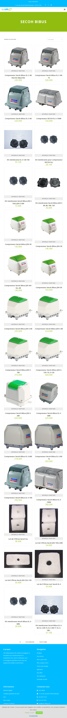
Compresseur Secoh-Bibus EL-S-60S (18, 456)
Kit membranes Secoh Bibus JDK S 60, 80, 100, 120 (48, 204)
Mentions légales (7, 690)
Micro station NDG (42, 659)
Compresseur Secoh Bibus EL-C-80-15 (49, 76)
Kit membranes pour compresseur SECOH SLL (49, 161)
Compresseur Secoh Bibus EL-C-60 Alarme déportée (18, 76)
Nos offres (39, 673)
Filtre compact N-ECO (42, 663)
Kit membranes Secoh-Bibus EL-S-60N (18, 622)
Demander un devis (42, 679)
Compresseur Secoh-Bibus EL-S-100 (18, 498)
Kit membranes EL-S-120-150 (18, 160)
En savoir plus (33, 716)
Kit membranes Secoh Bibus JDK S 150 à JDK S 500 (18, 202)
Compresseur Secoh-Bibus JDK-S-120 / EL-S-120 (49, 371)
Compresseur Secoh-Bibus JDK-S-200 (18, 414)
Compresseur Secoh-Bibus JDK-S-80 (49, 329)
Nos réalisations (41, 676)
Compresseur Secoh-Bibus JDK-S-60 (18, 329)
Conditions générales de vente (11, 693)
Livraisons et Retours (9, 703)
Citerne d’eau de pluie (42, 666)
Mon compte (6, 700)
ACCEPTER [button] (39, 712)
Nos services (40, 656)
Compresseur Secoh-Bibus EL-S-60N (48, 414)
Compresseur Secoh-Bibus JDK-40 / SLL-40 (18, 286)
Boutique (39, 653)
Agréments (40, 669)
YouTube (43, 642)
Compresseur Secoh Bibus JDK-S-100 (18, 371)
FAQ (4, 697)
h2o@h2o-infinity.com (44, 703)
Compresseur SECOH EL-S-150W (48, 118)
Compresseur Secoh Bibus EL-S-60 (18, 118)
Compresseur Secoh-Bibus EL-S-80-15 (49, 457)
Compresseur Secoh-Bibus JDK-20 (18, 244)
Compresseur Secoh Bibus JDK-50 (49, 287)
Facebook (30, 642)
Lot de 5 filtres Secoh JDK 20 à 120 (18, 580)
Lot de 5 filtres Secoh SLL (18, 539)
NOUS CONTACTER (33, 1)
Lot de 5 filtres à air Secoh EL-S (49, 584)
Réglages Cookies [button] (29, 712)
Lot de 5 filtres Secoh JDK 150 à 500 (49, 543)
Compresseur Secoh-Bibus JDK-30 (49, 246)
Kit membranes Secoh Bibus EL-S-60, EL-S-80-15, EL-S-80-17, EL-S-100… (49, 627)
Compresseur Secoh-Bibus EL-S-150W (48, 501)
